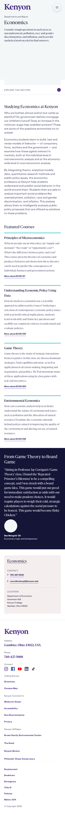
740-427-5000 (13, 657)
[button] (57, 7)
